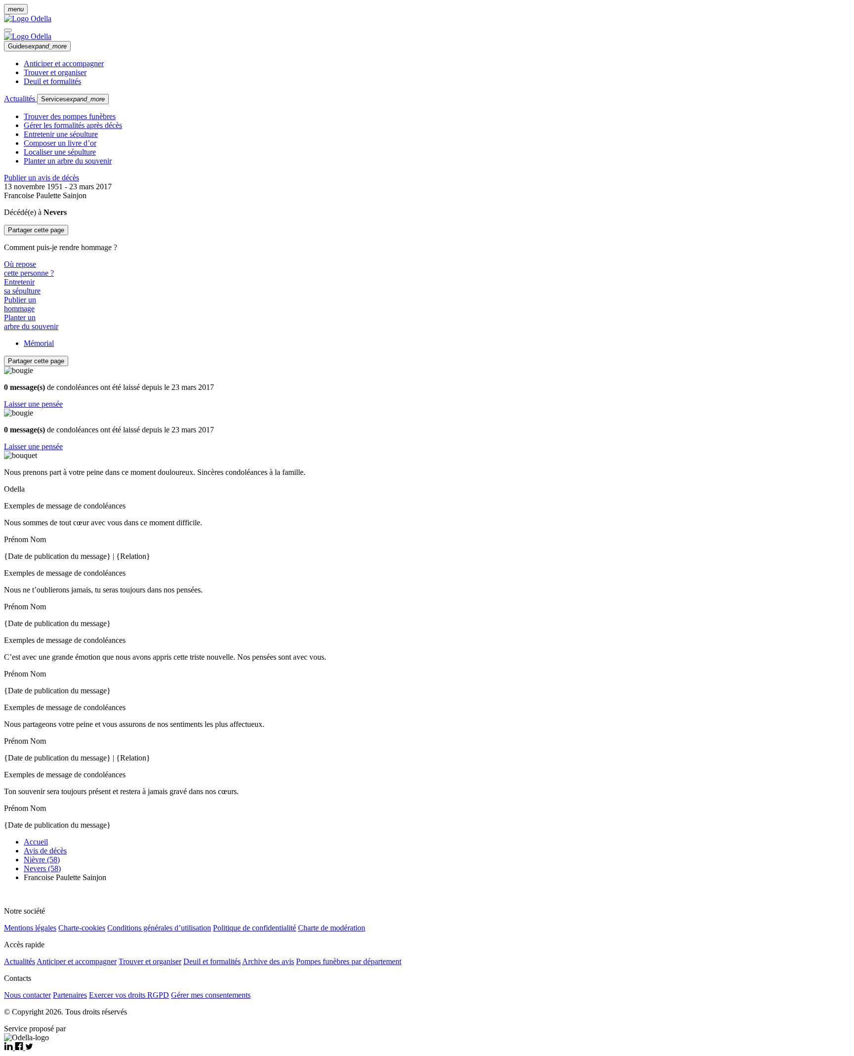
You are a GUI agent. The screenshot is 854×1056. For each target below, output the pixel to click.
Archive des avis (268, 961)
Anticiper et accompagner (64, 63)
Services (73, 99)
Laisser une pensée (33, 404)
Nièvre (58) (42, 859)
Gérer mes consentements (211, 995)
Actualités (20, 98)
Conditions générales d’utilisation (159, 928)
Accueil (36, 842)
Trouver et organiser (55, 72)
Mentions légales (30, 928)
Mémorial (39, 343)
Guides (37, 46)
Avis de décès (45, 850)
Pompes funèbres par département (348, 961)
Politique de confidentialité (254, 928)
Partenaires (70, 995)
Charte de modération (331, 928)
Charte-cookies (81, 928)
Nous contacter (27, 995)
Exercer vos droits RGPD (129, 995)
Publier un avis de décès (41, 177)
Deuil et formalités (52, 81)
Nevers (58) (42, 868)
